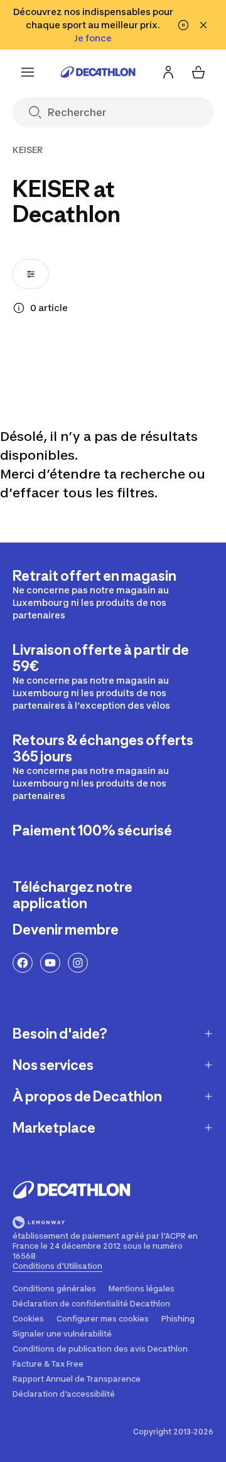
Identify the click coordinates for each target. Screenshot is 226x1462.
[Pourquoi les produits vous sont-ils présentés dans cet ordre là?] (19, 308)
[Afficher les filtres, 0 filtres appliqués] (31, 274)
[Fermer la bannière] (203, 25)
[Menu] (28, 72)
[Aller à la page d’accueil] (98, 72)
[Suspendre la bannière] (183, 25)
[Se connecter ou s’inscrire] (168, 72)
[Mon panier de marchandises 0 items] (198, 72)
